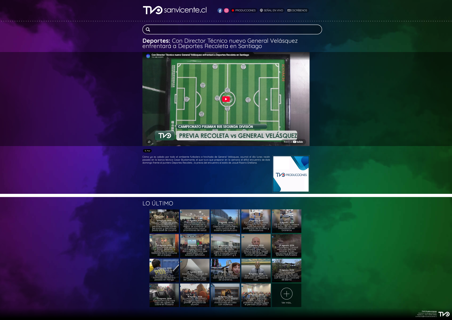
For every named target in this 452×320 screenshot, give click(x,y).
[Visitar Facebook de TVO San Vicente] (219, 10)
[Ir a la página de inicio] (175, 19)
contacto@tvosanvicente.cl (426, 316)
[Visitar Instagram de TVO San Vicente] (226, 10)
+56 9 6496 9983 (430, 315)
